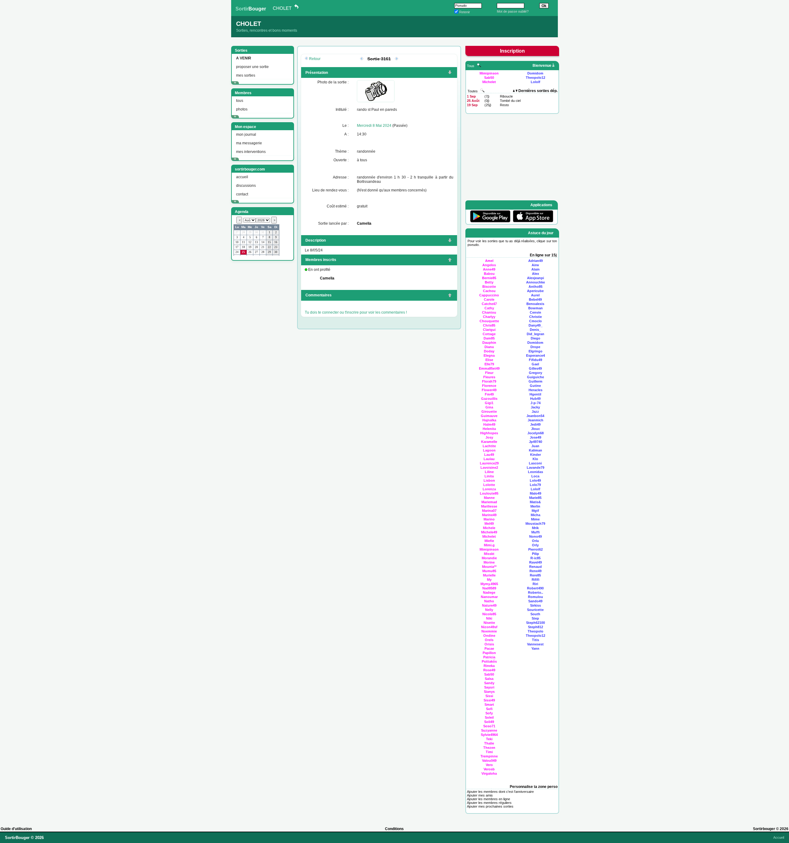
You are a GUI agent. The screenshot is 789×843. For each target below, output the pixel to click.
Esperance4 (535, 355)
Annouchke (535, 282)
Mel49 (489, 523)
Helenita (489, 429)
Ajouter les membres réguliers (489, 803)
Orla (535, 541)
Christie (535, 317)
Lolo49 (535, 480)
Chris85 (489, 325)
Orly (535, 545)
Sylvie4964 (489, 735)
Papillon (489, 653)
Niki (489, 618)
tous (239, 100)
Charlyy (489, 317)
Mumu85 (489, 571)
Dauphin (489, 342)
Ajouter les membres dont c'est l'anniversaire (500, 791)
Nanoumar (489, 597)
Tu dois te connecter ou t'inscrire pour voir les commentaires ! (356, 312)
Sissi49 (489, 700)
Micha (535, 515)
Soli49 (489, 722)
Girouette (489, 411)
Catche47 (489, 304)
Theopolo (535, 631)
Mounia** (489, 566)
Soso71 (489, 726)
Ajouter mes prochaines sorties (490, 806)
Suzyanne (489, 730)
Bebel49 (535, 299)
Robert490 (535, 588)
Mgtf (535, 510)
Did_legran (535, 334)
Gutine (535, 385)
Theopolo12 (535, 77)
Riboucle (506, 96)
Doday (489, 351)
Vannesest (535, 644)
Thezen (489, 747)
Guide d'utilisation (16, 829)
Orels (489, 640)
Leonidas (535, 472)
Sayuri (489, 687)
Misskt (489, 554)
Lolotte (489, 485)
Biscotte (489, 286)
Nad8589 (489, 588)
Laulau (489, 459)
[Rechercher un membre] (479, 66)
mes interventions (251, 152)
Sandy (489, 683)
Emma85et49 (489, 368)
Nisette (489, 622)
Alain (535, 269)
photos (241, 109)
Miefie (489, 541)
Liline (489, 472)
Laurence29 (489, 463)
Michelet (489, 82)
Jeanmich (535, 420)
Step (535, 618)
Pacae (489, 648)
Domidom (535, 73)
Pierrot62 (535, 549)
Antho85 (535, 286)
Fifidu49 (535, 360)
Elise (489, 360)
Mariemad (489, 502)
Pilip (535, 554)
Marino (489, 519)
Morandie (489, 558)
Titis (535, 640)
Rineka (489, 666)
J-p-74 (535, 403)
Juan (535, 446)
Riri (535, 584)
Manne (489, 498)
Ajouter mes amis (480, 795)
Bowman (535, 308)
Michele (489, 528)
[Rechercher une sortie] (482, 91)
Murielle (489, 575)
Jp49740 (535, 442)
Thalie (489, 743)
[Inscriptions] (450, 73)
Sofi (489, 709)
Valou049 (489, 760)
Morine (489, 562)
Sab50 (489, 77)
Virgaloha (489, 773)
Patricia (489, 657)
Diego (535, 338)
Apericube (535, 291)
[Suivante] (396, 59)
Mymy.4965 (489, 584)
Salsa (489, 678)
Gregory (535, 373)
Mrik (535, 528)
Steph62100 (535, 622)
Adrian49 (535, 261)
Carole (489, 299)
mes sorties (245, 75)
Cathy (489, 308)
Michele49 (489, 532)
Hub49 (535, 398)
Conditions (394, 829)
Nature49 (489, 605)
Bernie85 (489, 278)
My (489, 579)
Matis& (535, 502)
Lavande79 (535, 467)
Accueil (778, 837)
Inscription (512, 51)
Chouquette (489, 321)
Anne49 (489, 269)
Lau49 (489, 454)
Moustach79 (535, 523)
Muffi (535, 532)
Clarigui (489, 329)
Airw (535, 265)
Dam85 (489, 338)
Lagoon (489, 450)
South (535, 614)
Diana (489, 347)
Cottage (489, 334)
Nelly (489, 610)
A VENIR (243, 58)
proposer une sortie (252, 67)
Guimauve (489, 416)
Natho (489, 601)
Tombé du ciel (510, 100)
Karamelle (489, 442)
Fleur (489, 373)
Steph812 (535, 627)
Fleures (489, 377)
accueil (242, 177)
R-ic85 (535, 558)
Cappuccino (489, 295)
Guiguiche (535, 377)
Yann (535, 648)
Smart (489, 704)
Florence (489, 385)
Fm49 (489, 394)
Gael (535, 364)
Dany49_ (535, 325)
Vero (489, 765)
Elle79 (489, 364)
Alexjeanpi (535, 278)
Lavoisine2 (489, 467)
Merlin (535, 506)
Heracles (535, 390)
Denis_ (535, 329)
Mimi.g (489, 545)
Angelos (489, 265)
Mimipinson (489, 73)
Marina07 (489, 510)
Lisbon (489, 480)
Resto (504, 105)
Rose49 (489, 670)
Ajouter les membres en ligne (488, 799)
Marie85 (535, 498)
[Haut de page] (450, 260)
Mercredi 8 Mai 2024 (374, 125)
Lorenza (489, 489)
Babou (489, 273)
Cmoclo (535, 321)
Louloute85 (489, 493)
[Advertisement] (262, 356)
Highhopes (489, 433)
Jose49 (535, 437)
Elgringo (535, 351)
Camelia (364, 223)
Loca (535, 476)
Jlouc (535, 429)
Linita (489, 476)
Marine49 (489, 515)
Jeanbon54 (535, 416)
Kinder (535, 454)
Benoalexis (535, 304)
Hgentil (535, 394)
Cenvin (535, 312)
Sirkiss (535, 605)
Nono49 (535, 536)
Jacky (535, 407)
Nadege (489, 592)
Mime (535, 519)
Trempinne (489, 756)
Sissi (489, 696)
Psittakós (489, 661)
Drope (535, 347)
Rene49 (535, 571)
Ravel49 (535, 562)
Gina (489, 407)
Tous (471, 66)
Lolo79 (535, 485)
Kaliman (535, 450)
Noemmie (489, 631)
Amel (489, 261)
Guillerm (535, 381)
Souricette (535, 610)
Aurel (535, 295)
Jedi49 (535, 424)
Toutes (473, 91)
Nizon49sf (489, 627)
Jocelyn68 (535, 433)
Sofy (489, 713)
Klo (535, 459)
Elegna (489, 355)
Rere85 (535, 575)
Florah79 (489, 381)
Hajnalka (489, 420)
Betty (489, 282)
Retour (315, 59)
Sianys (489, 691)
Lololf (535, 82)
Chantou (489, 312)
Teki (489, 739)
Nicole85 (489, 614)
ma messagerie (249, 143)
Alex (535, 273)
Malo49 (535, 493)
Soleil (489, 717)
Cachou (489, 291)
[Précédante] (361, 59)
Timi (489, 752)
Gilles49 (535, 368)
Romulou (535, 597)
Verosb (489, 769)
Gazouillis (489, 398)
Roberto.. (535, 592)
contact (242, 194)
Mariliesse (489, 506)
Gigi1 (489, 403)
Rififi (535, 579)
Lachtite (489, 446)
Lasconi (535, 463)
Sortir (250, 8)
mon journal (246, 134)
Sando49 (535, 601)
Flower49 (489, 390)
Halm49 (489, 424)
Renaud (535, 566)
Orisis (489, 644)
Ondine (489, 635)
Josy (489, 437)
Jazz (535, 411)
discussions (246, 185)
